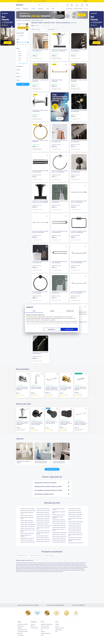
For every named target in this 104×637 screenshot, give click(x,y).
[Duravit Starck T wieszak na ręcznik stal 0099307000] (60, 192)
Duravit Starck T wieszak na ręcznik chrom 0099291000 (40, 50)
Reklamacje (20, 627)
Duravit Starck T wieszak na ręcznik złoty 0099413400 (40, 353)
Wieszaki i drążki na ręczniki (37, 20)
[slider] (17, 42)
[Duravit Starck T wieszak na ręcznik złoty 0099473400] (79, 131)
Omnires (20, 55)
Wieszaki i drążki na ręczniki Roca (74, 510)
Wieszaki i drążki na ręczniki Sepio (74, 516)
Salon (67, 5)
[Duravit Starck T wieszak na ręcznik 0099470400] (40, 131)
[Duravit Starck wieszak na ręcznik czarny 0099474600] (40, 283)
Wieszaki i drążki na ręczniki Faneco (43, 508)
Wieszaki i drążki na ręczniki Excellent (28, 542)
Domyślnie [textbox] (38, 29)
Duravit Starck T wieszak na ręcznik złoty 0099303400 (79, 111)
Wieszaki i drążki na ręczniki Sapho (74, 512)
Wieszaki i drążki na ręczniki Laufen (59, 521)
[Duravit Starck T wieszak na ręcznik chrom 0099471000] (40, 252)
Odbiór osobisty (21, 626)
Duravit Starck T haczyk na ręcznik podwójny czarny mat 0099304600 (40, 201)
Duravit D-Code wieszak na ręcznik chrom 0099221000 (59, 232)
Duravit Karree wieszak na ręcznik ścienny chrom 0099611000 (78, 232)
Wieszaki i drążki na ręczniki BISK (27, 520)
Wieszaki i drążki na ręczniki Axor (27, 515)
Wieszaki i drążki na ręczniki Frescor (43, 514)
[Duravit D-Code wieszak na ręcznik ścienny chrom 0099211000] (60, 162)
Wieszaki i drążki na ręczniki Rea (74, 508)
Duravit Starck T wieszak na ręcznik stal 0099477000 (60, 292)
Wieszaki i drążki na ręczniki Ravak (58, 542)
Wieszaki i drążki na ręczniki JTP (42, 535)
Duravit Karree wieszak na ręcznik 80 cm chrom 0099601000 (78, 292)
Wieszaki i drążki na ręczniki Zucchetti (75, 542)
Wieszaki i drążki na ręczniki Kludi (58, 514)
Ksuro (19, 51)
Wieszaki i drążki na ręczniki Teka (74, 525)
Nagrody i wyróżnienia (59, 627)
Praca (56, 631)
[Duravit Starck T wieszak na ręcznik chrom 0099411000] (60, 131)
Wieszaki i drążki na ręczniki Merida (59, 527)
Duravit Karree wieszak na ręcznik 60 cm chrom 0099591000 (78, 262)
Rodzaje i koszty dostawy (23, 624)
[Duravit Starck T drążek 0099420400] (60, 71)
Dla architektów (21, 635)
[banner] (7, 28)
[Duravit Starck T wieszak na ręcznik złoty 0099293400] (79, 41)
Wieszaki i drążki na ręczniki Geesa (43, 518)
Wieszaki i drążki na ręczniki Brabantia (28, 526)
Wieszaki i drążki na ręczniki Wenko (75, 537)
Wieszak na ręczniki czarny (36, 555)
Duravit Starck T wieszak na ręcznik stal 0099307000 (60, 201)
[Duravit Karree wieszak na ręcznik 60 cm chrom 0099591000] (79, 252)
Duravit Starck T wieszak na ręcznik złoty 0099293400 (79, 50)
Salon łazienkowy (58, 629)
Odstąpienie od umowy (22, 629)
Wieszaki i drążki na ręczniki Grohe (43, 522)
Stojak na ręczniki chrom (22, 555)
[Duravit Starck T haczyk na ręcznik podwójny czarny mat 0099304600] (40, 192)
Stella (19, 60)
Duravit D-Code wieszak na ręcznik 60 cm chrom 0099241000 (79, 201)
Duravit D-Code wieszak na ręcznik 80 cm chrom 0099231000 (40, 232)
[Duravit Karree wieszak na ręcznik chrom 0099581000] (60, 252)
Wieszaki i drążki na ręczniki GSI (42, 524)
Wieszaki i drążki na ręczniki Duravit (27, 538)
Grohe (19, 57)
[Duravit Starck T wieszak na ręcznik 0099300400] (40, 71)
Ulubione (82, 5)
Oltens (19, 53)
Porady (42, 635)
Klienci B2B (20, 633)
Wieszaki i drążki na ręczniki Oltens (59, 534)
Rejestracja (33, 626)
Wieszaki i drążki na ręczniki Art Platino (28, 510)
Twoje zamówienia (34, 627)
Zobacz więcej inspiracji (52, 469)
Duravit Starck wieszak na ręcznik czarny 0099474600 (40, 292)
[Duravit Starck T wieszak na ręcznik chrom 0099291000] (40, 41)
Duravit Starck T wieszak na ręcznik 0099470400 (40, 141)
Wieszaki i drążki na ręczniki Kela (42, 537)
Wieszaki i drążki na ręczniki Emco (27, 540)
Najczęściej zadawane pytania (46, 624)
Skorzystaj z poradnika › (23, 28)
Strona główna (19, 20)
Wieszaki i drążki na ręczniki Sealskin (75, 514)
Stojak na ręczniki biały (49, 555)
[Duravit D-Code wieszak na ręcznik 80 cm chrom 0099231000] (40, 222)
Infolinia (71, 5)
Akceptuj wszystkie (69, 329)
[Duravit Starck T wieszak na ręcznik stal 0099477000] (60, 283)
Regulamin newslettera (45, 633)
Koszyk (87, 5)
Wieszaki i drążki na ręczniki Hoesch (43, 530)
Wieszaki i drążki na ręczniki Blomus (27, 522)
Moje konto (77, 5)
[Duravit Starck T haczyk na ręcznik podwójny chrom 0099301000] (60, 41)
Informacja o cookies (45, 626)
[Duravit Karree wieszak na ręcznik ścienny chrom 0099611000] (79, 222)
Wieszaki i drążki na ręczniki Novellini (59, 532)
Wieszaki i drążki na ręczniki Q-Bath (59, 540)
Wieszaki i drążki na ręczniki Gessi (42, 520)
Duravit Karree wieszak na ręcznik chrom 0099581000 (59, 262)
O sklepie (57, 624)
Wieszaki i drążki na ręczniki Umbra (75, 532)
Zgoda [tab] (34, 310)
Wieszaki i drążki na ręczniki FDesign (43, 510)
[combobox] (41, 29)
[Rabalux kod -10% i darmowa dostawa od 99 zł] (52, 15)
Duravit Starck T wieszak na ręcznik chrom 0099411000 (60, 141)
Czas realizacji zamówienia (23, 631)
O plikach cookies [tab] (70, 310)
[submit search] (55, 5)
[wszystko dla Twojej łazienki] (22, 4)
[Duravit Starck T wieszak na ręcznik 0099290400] (79, 71)
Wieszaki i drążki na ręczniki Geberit (43, 516)
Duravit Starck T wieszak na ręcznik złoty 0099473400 (79, 141)
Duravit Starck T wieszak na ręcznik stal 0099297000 (40, 111)
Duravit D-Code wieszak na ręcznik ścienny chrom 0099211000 (59, 171)
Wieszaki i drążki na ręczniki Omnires (59, 536)
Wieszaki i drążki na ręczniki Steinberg (75, 521)
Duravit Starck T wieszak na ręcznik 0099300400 (40, 80)
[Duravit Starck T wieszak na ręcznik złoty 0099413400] (40, 343)
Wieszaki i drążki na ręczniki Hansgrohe (43, 525)
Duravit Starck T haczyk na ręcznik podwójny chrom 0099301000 (59, 50)
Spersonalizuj (51, 329)
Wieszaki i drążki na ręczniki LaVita (58, 525)
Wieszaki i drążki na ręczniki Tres (74, 530)
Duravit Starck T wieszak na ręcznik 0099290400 (79, 80)
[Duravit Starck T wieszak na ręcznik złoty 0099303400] (79, 101)
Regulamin (43, 631)
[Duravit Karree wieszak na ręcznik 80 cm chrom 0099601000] (79, 283)
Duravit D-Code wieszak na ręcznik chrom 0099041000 (40, 171)
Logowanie (33, 624)
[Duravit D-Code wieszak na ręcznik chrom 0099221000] (60, 222)
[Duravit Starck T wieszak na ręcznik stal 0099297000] (40, 101)
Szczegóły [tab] (52, 310)
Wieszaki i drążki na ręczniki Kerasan (43, 539)
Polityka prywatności (45, 627)
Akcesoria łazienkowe (27, 20)
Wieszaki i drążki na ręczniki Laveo (58, 523)
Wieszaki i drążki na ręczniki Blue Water (28, 524)
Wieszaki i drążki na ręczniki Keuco (43, 541)
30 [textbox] (56, 29)
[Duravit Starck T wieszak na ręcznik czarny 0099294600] (79, 162)
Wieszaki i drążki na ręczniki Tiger (74, 529)
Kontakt (56, 626)
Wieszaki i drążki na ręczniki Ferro (42, 512)
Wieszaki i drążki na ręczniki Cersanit (28, 528)
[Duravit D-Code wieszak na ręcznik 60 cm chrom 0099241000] (79, 192)
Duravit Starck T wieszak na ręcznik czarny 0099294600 (79, 171)
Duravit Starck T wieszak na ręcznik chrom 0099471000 (40, 262)
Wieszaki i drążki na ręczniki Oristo (59, 538)
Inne (42, 629)
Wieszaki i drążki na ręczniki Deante (27, 533)
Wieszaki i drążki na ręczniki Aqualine (28, 508)
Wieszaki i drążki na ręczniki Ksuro (58, 519)
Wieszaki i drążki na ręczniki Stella (74, 523)
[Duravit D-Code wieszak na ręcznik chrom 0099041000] (40, 162)
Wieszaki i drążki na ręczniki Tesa (74, 527)
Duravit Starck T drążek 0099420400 (57, 80)
